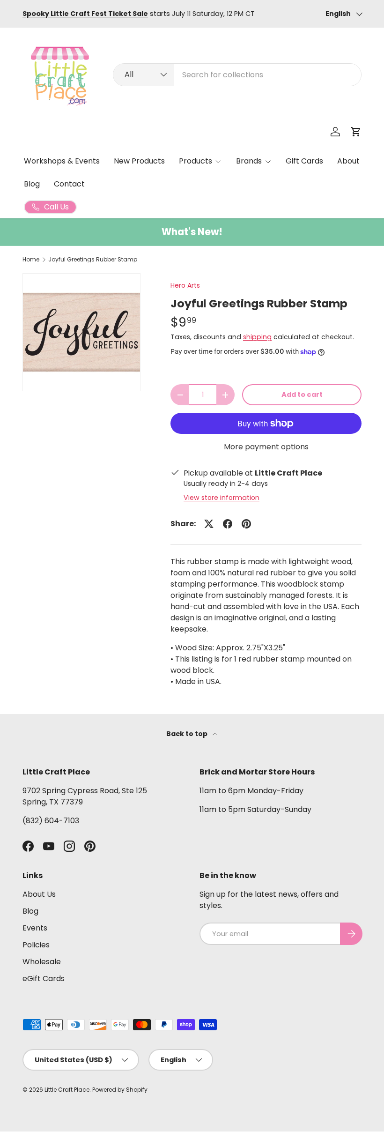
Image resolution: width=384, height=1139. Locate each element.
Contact (69, 184)
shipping (257, 337)
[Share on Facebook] (227, 523)
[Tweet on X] (208, 523)
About (348, 161)
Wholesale (41, 961)
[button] (356, 131)
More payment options (266, 446)
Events (34, 928)
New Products (139, 161)
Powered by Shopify (120, 1090)
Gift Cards (304, 161)
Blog (32, 184)
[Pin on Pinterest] (246, 523)
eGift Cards (43, 978)
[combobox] (237, 75)
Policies (36, 944)
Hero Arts (185, 285)
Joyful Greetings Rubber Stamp (92, 259)
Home (30, 259)
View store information (221, 497)
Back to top (187, 733)
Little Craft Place (66, 1090)
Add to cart (302, 394)
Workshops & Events (62, 161)
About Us (39, 894)
